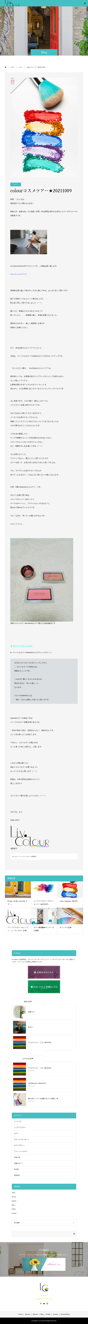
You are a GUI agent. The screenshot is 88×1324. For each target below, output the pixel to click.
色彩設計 (33, 856)
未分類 (16, 1169)
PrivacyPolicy (65, 1314)
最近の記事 (28, 1001)
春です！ (31, 1027)
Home (13, 1193)
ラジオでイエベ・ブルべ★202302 (39, 1042)
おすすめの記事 (28, 1058)
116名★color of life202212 (37, 1083)
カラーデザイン (19, 1145)
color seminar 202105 (69, 901)
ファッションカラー (25, 856)
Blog (13, 1205)
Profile (14, 1209)
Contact (14, 1213)
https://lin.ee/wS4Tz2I (18, 274)
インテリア (18, 1121)
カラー (16, 184)
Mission (14, 1201)
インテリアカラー (20, 1127)
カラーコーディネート (21, 1139)
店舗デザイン (18, 1163)
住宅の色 (17, 1157)
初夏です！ (32, 1012)
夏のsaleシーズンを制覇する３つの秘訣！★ (43, 1098)
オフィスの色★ (66, 927)
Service (14, 1197)
